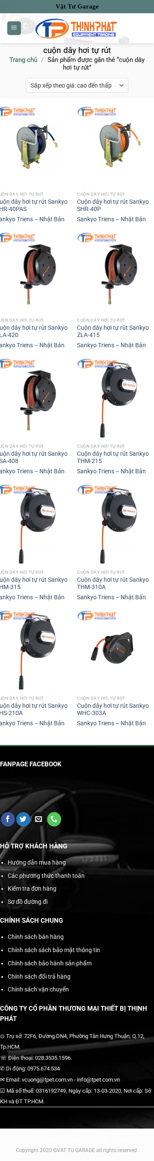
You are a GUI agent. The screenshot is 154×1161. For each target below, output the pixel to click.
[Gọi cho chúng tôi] (54, 819)
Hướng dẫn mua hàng (37, 862)
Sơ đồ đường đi (27, 901)
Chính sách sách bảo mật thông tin (54, 950)
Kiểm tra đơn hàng (32, 888)
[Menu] (14, 28)
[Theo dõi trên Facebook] (8, 819)
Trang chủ (23, 60)
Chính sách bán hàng (36, 936)
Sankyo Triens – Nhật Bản (111, 219)
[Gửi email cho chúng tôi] (39, 819)
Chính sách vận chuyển (38, 989)
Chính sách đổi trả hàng (39, 976)
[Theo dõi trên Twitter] (23, 819)
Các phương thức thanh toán (46, 875)
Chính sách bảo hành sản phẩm (50, 963)
